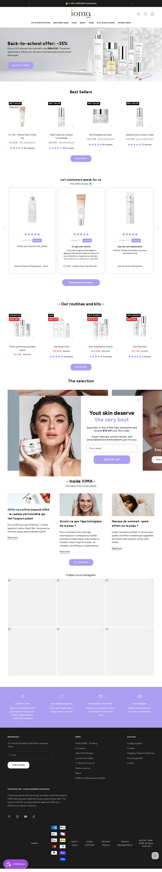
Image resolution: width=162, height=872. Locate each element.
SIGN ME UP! (112, 459)
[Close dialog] (138, 400)
